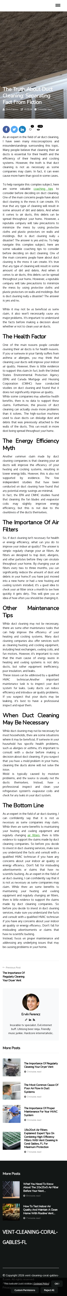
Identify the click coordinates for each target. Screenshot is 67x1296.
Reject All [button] (49, 1290)
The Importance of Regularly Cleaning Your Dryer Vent (41, 1065)
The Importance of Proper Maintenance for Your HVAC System (41, 1111)
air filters (33, 835)
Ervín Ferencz (12, 109)
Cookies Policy (41, 1283)
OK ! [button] (57, 1283)
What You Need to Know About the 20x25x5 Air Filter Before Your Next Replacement (40, 1187)
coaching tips (43, 188)
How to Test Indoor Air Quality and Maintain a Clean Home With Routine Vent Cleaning (40, 1210)
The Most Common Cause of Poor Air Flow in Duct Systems (41, 1088)
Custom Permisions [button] (24, 1290)
